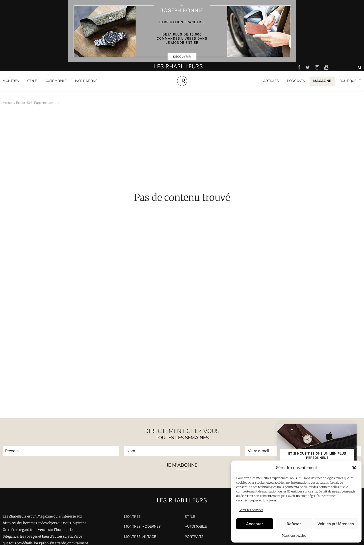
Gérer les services (251, 510)
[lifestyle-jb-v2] (182, 31)
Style (32, 81)
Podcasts (296, 81)
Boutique (347, 81)
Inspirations (86, 81)
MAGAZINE (322, 81)
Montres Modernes (20, 90)
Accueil (8, 102)
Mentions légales (294, 535)
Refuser (294, 523)
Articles (271, 81)
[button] (354, 467)
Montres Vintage (140, 536)
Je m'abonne (182, 466)
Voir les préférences (335, 523)
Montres (11, 81)
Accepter (254, 523)
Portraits (82, 90)
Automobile (56, 81)
